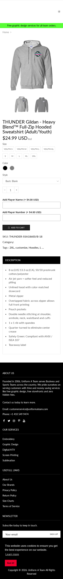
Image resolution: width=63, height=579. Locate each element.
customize (21, 247)
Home (6, 32)
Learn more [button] (12, 554)
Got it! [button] (10, 563)
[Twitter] (9, 420)
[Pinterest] (19, 420)
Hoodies (33, 247)
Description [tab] (12, 260)
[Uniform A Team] (31, 11)
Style (5, 174)
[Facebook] (4, 420)
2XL (12, 247)
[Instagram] (14, 420)
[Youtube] (24, 420)
